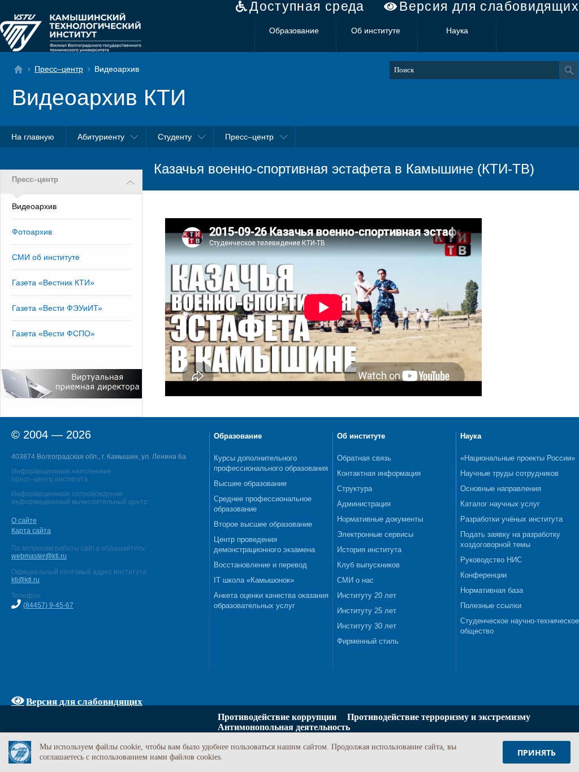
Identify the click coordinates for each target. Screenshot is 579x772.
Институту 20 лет (366, 595)
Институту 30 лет (366, 626)
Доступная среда (307, 6)
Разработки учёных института (511, 519)
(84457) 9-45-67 (48, 605)
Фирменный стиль (368, 641)
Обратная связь (364, 458)
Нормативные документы (380, 519)
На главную (32, 136)
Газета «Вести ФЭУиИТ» (57, 308)
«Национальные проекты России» (517, 458)
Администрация (364, 504)
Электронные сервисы (375, 534)
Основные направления (500, 488)
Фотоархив (32, 231)
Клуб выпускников (368, 565)
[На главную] (22, 69)
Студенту (175, 136)
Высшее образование (250, 483)
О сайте (24, 520)
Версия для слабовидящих (489, 6)
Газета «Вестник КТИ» (53, 282)
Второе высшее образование (263, 524)
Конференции (483, 575)
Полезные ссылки (490, 605)
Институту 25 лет (366, 610)
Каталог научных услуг (500, 504)
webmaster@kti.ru (39, 556)
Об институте (375, 30)
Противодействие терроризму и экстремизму (438, 717)
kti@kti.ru (25, 580)
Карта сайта (31, 531)
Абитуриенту (100, 136)
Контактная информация (379, 473)
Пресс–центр (58, 68)
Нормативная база (491, 590)
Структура (354, 488)
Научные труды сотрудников (509, 473)
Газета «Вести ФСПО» (53, 333)
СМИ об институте (46, 257)
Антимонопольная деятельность (284, 727)
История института (369, 549)
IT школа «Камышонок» (254, 580)
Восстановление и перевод (260, 565)
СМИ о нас (355, 580)
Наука (457, 30)
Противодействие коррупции (277, 717)
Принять (536, 752)
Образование (294, 30)
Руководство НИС (491, 560)
